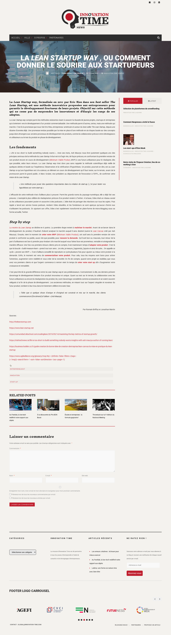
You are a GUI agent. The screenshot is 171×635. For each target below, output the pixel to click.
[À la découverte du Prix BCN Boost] (48, 403)
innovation (15, 375)
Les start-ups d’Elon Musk (134, 148)
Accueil (15, 38)
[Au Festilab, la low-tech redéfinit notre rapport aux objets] (20, 403)
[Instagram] (154, 2)
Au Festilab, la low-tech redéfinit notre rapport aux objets (18, 417)
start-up (14, 382)
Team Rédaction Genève (72, 73)
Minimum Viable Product (60, 160)
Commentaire (15, 448)
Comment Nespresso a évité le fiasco (139, 122)
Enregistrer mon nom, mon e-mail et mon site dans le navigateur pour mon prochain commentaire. (44, 491)
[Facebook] (150, 2)
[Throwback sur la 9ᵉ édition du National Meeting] (104, 403)
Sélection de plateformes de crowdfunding (141, 109)
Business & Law (128, 126)
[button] (160, 599)
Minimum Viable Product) (67, 234)
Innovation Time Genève (114, 73)
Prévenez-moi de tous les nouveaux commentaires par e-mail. (33, 494)
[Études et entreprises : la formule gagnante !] (76, 403)
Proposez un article (152, 625)
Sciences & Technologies (132, 153)
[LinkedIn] (159, 2)
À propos (39, 38)
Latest (152, 101)
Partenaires (56, 38)
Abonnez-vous (134, 573)
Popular (133, 101)
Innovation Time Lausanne (132, 112)
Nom (11, 476)
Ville (27, 38)
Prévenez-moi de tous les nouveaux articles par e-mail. (30, 498)
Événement (127, 167)
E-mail (49, 476)
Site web (85, 476)
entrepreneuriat (17, 369)
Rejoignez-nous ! (121, 625)
